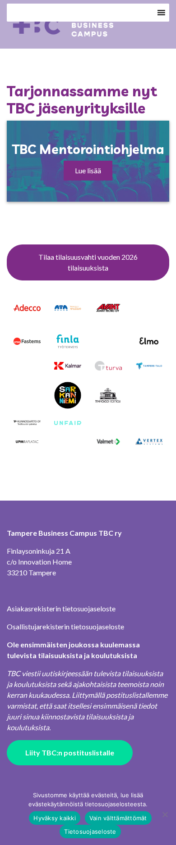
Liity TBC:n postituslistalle (69, 752)
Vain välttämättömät (118, 818)
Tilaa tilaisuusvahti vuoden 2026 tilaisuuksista (88, 262)
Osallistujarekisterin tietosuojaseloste (65, 626)
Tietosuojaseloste (90, 831)
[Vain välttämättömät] (164, 814)
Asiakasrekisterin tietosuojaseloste (61, 608)
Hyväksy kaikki (54, 818)
